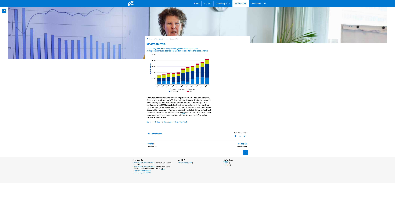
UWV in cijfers (241, 3)
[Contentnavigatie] (4, 11)
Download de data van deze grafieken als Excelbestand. (167, 122)
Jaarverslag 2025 (223, 3)
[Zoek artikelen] (265, 3)
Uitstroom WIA (174, 39)
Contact (228, 165)
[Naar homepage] (130, 3)
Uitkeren (166, 39)
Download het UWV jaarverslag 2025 (144, 163)
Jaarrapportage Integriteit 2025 (142, 173)
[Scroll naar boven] (245, 152)
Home (196, 3)
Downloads (256, 3)
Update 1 (207, 3)
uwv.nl (227, 163)
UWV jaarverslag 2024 (186, 163)
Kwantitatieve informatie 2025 (142, 170)
